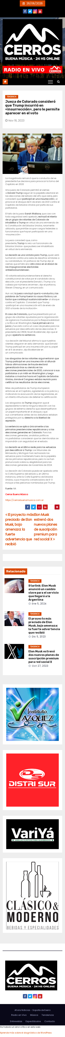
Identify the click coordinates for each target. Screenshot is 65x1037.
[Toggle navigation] (50, 82)
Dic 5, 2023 (39, 636)
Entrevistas (16, 1021)
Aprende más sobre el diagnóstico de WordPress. (26, 1032)
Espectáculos (33, 1021)
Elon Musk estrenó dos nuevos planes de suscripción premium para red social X (45, 527)
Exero (47, 1010)
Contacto (49, 1021)
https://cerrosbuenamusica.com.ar (24, 500)
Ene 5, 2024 (39, 603)
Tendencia (11, 96)
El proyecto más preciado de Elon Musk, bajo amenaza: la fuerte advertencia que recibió (19, 529)
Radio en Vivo (19, 1015)
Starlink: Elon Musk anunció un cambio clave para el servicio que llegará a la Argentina (43, 592)
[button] (58, 81)
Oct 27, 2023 (40, 666)
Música (34, 1015)
